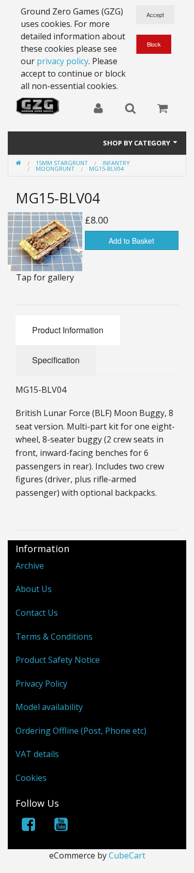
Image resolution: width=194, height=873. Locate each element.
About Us (34, 589)
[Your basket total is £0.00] (162, 109)
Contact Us (37, 612)
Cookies (31, 777)
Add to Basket (131, 240)
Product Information (67, 330)
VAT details (37, 754)
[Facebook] (28, 826)
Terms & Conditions (54, 636)
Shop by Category (137, 142)
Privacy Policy (41, 683)
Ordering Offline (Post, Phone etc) (81, 730)
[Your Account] (98, 109)
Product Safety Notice (58, 659)
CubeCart (127, 855)
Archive (30, 565)
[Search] (130, 109)
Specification (56, 360)
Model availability (49, 707)
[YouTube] (61, 826)
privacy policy (62, 61)
